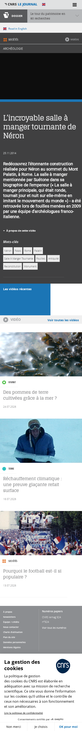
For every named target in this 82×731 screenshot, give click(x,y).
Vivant (12, 382)
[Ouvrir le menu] (74, 4)
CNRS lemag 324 (51, 617)
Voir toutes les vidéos (63, 320)
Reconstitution (12, 266)
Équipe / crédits (11, 621)
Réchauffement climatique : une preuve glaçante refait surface (32, 484)
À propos (7, 611)
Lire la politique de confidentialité (23, 713)
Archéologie (13, 48)
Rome (27, 250)
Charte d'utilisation (12, 632)
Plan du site (9, 637)
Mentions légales (12, 647)
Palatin (38, 250)
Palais (18, 250)
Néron (8, 250)
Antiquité (53, 258)
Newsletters (9, 616)
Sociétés (13, 39)
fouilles (40, 258)
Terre (11, 468)
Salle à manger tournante (18, 258)
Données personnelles (14, 642)
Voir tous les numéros (54, 627)
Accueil (21, 4)
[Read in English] (43, 4)
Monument (30, 266)
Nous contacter (11, 627)
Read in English (17, 28)
